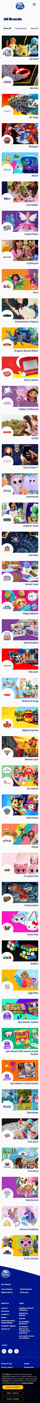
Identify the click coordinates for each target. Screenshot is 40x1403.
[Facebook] (10, 1352)
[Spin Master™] (5, 1272)
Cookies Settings (27, 1383)
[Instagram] (16, 1352)
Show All (7, 28)
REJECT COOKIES (13, 1393)
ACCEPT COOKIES (13, 1399)
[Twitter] (4, 1352)
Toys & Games (21, 28)
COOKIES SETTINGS (12, 1387)
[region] (20, 1385)
